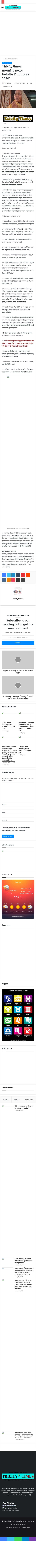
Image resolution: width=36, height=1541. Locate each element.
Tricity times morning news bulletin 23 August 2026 (8, 725)
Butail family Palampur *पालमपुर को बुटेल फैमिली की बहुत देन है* (23, 1261)
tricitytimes (8, 83)
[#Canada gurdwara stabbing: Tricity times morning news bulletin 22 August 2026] (26, 716)
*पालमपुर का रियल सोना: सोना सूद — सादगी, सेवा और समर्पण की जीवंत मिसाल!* (24, 1435)
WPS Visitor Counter (14, 1510)
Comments (29, 1099)
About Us (9, 1527)
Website (4, 820)
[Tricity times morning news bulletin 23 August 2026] (9, 716)
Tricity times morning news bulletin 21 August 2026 (25, 749)
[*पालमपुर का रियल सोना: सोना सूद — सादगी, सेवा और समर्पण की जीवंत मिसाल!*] (7, 1435)
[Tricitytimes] (13, 7)
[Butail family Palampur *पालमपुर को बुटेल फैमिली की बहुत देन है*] (7, 1261)
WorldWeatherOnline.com (18, 916)
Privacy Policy (26, 1527)
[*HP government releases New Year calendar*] (7, 1180)
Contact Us (16, 1527)
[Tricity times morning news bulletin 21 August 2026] (26, 740)
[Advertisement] (18, 36)
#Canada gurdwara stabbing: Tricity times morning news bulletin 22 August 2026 (26, 726)
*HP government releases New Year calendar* (24, 1107)
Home (5, 59)
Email (4, 812)
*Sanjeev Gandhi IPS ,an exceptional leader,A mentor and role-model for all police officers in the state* (23, 1284)
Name (4, 805)
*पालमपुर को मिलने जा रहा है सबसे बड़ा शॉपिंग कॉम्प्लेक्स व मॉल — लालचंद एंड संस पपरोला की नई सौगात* (24, 1271)
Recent (16, 1099)
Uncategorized (13, 59)
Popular (5, 1099)
